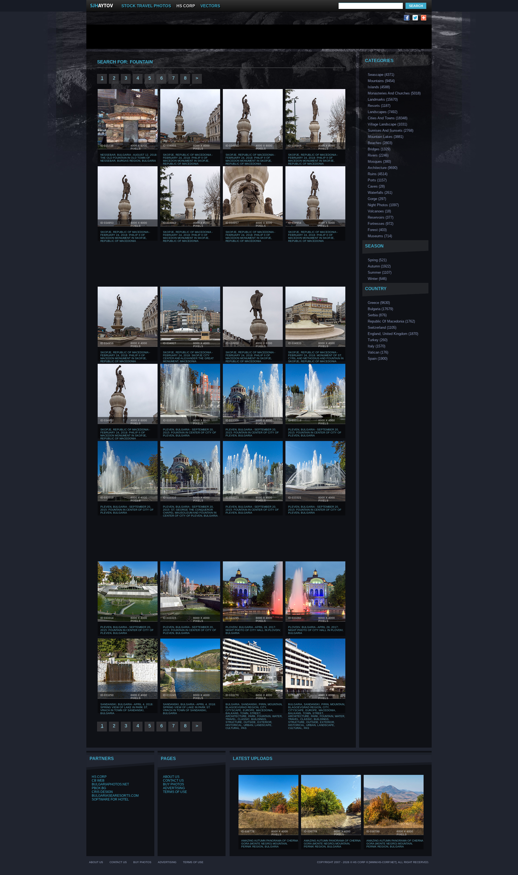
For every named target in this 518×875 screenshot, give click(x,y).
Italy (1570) (376, 346)
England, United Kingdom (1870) (393, 334)
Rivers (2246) (378, 155)
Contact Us (173, 780)
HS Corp (99, 777)
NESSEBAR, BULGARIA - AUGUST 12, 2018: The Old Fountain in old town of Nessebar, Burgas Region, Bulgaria (128, 157)
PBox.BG (99, 788)
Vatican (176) (378, 352)
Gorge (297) (377, 199)
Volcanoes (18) (379, 211)
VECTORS (210, 6)
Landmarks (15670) (383, 99)
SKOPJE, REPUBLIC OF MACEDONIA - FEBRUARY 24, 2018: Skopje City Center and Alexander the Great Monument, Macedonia (188, 357)
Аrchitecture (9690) (382, 168)
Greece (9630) (379, 303)
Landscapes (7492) (382, 112)
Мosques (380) (379, 162)
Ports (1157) (377, 180)
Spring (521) (377, 260)
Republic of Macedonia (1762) (391, 321)
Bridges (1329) (379, 149)
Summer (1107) (379, 272)
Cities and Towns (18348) (387, 118)
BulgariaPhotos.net (110, 784)
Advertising (174, 788)
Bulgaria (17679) (380, 309)
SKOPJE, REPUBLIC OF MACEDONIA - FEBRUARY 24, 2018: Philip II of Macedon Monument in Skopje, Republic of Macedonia (188, 159)
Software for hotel (110, 799)
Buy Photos (173, 784)
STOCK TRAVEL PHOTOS (146, 6)
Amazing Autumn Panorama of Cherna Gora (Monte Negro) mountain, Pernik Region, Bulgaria (269, 843)
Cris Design (102, 792)
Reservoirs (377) (380, 217)
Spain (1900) (377, 359)
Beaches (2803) (380, 143)
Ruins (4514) (377, 174)
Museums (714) (380, 236)
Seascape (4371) (381, 75)
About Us (171, 777)
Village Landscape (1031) (387, 124)
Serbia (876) (377, 315)
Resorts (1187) (379, 106)
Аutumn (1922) (379, 266)
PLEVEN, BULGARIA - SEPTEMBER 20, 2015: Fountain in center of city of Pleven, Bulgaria (189, 432)
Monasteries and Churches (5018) (394, 93)
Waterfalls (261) (380, 193)
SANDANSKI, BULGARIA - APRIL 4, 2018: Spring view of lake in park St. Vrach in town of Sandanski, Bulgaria (126, 709)
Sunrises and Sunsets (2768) (390, 130)
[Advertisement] (191, 19)
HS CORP (185, 6)
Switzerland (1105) (382, 327)
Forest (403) (377, 230)
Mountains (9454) (381, 81)
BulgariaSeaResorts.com (115, 796)
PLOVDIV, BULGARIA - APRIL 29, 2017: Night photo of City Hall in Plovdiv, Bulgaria (253, 630)
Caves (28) (376, 186)
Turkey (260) (377, 340)
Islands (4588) (379, 87)
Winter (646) (377, 279)
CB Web (98, 780)
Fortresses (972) (380, 224)
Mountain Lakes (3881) (385, 137)
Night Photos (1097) (383, 205)
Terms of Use (175, 792)
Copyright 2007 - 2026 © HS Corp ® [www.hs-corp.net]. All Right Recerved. (373, 862)
